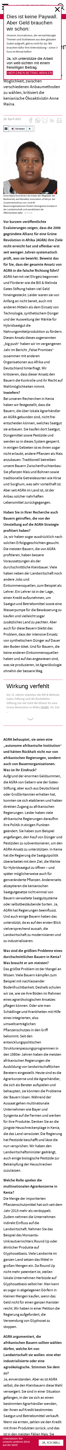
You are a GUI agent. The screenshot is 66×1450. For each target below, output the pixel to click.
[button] (19, 128)
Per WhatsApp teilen (37, 120)
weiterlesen (33, 719)
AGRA (44, 707)
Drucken (59, 120)
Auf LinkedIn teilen (52, 120)
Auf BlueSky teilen (44, 120)
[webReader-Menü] (6, 129)
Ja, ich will (51, 1443)
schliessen (57, 9)
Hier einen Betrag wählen (29, 73)
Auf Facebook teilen (30, 120)
